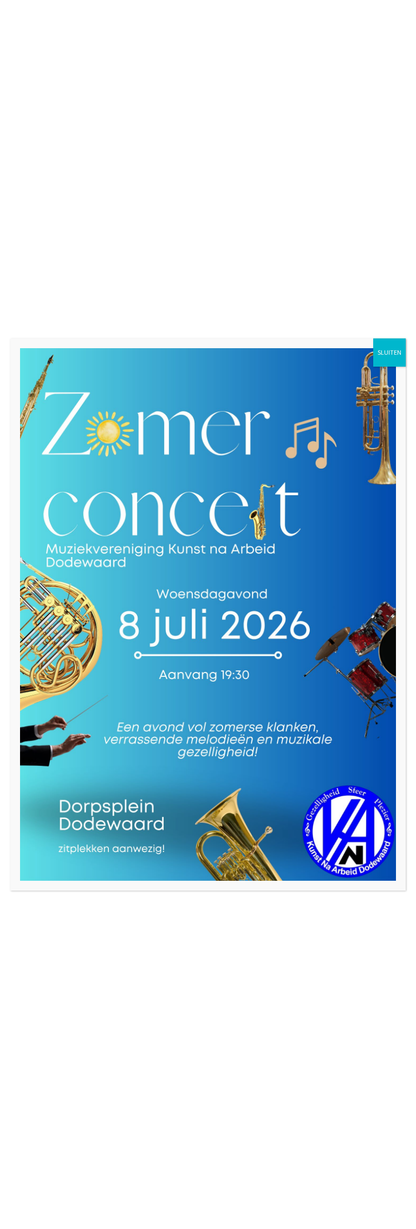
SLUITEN (389, 352)
